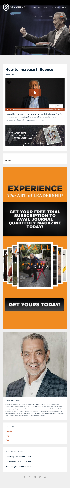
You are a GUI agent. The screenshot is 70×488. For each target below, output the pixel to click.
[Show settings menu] (59, 109)
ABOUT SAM (35, 7)
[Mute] (55, 109)
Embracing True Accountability (18, 456)
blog (7, 435)
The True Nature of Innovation (18, 462)
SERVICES (46, 7)
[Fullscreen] (63, 109)
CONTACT (51, 16)
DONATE (42, 16)
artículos (8, 431)
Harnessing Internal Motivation (18, 467)
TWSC (35, 16)
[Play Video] (7, 109)
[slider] (33, 109)
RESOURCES (55, 7)
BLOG (64, 7)
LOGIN (61, 17)
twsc (7, 440)
